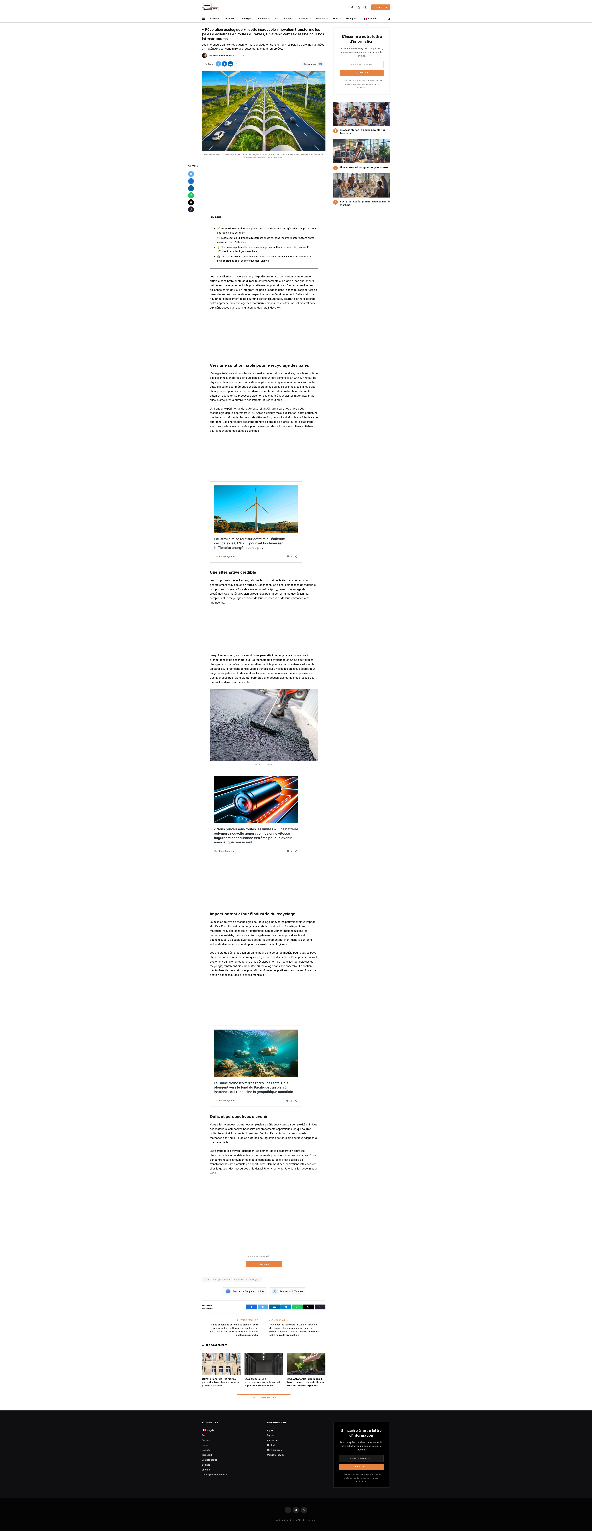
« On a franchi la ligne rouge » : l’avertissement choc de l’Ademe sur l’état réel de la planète (306, 1382)
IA (276, 18)
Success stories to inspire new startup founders (362, 131)
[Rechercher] (388, 18)
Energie (246, 18)
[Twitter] (191, 174)
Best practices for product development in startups (365, 203)
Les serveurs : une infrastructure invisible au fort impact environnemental (262, 1382)
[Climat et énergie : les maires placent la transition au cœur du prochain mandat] (221, 1364)
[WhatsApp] (191, 195)
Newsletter (380, 7)
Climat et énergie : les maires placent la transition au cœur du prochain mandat (220, 1382)
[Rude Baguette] (210, 7)
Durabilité (229, 18)
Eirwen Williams (216, 55)
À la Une (214, 18)
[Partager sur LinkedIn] (230, 64)
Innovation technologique (247, 1279)
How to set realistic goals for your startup (364, 167)
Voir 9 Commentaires (263, 1397)
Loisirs (288, 18)
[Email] (191, 202)
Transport (351, 18)
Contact (271, 1445)
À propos (272, 1430)
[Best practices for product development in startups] (361, 185)
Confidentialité (274, 1450)
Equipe (270, 1435)
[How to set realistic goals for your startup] (361, 151)
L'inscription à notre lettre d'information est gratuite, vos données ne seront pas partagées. (361, 83)
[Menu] (203, 18)
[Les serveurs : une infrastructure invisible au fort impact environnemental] (264, 1364)
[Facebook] (191, 181)
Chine (207, 1279)
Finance (262, 18)
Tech (335, 18)
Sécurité (320, 18)
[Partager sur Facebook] (224, 64)
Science (303, 18)
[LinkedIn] (191, 188)
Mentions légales (275, 1455)
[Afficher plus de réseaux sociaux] (236, 64)
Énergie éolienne (221, 1279)
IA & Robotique (209, 1459)
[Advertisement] (264, 186)
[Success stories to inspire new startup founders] (361, 114)
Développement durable (214, 1474)
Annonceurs (273, 1440)
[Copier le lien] (191, 209)
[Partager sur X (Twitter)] (218, 64)
